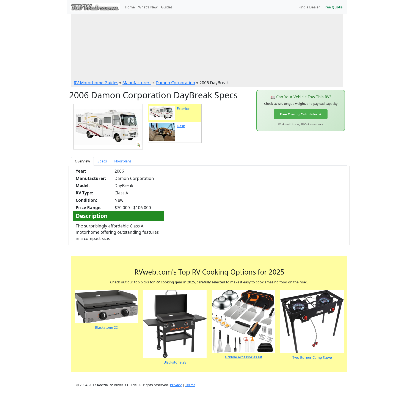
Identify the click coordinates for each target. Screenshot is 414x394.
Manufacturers (136, 83)
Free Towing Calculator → (300, 114)
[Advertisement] (207, 47)
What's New (148, 7)
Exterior (183, 108)
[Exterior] (138, 144)
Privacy (176, 385)
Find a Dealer (309, 7)
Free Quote (332, 7)
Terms (190, 385)
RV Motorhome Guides (96, 83)
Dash (181, 126)
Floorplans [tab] (123, 161)
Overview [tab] (82, 161)
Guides (166, 7)
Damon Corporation (175, 83)
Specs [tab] (102, 161)
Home (130, 7)
